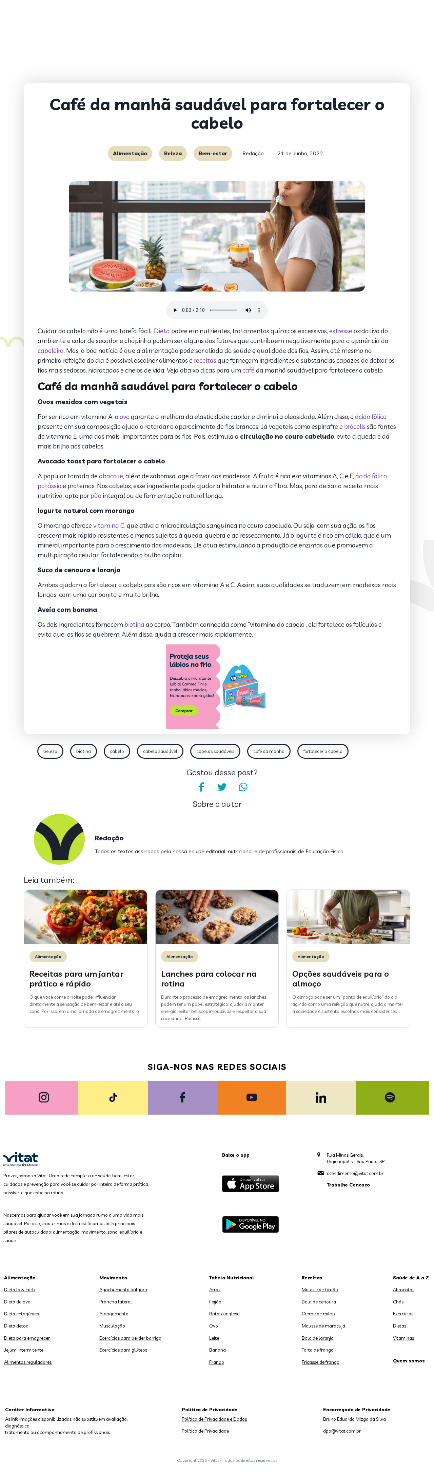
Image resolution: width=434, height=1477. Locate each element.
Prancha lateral (115, 1302)
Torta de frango (318, 1350)
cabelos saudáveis (215, 751)
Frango (216, 1362)
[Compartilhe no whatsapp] (243, 787)
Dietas (399, 1326)
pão (96, 496)
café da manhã (268, 751)
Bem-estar (213, 153)
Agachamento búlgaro (123, 1289)
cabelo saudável (160, 751)
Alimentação (130, 153)
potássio (49, 486)
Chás (398, 1302)
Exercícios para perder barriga (130, 1338)
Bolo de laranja (318, 1338)
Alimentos (403, 1289)
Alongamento (114, 1314)
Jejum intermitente (23, 1350)
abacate (111, 476)
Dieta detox (16, 1326)
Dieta (162, 331)
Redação (253, 153)
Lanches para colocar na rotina (209, 979)
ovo (125, 417)
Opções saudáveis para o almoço (340, 979)
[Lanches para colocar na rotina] (217, 942)
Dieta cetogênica (21, 1314)
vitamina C (108, 525)
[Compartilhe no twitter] (222, 787)
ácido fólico (371, 417)
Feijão (215, 1302)
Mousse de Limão (320, 1289)
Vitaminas (403, 1338)
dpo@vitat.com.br (342, 1431)
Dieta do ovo (17, 1302)
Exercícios (403, 1314)
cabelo (117, 751)
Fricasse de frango (320, 1362)
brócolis (355, 426)
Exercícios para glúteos (123, 1350)
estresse (340, 331)
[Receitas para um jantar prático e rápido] (85, 942)
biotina (134, 624)
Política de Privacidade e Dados (214, 1419)
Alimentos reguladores (28, 1362)
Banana (217, 1350)
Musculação (112, 1326)
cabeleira (51, 350)
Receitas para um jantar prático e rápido (76, 979)
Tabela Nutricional (231, 1278)
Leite (214, 1338)
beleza (50, 751)
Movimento (113, 1278)
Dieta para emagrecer (27, 1338)
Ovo (213, 1326)
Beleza (173, 153)
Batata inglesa (224, 1314)
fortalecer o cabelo (322, 751)
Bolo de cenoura (319, 1302)
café (248, 370)
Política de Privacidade (205, 1431)
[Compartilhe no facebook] (201, 787)
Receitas (312, 1278)
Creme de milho (318, 1314)
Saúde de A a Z (411, 1278)
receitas (205, 360)
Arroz (215, 1289)
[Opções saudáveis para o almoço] (348, 942)
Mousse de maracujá (323, 1326)
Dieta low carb (19, 1289)
